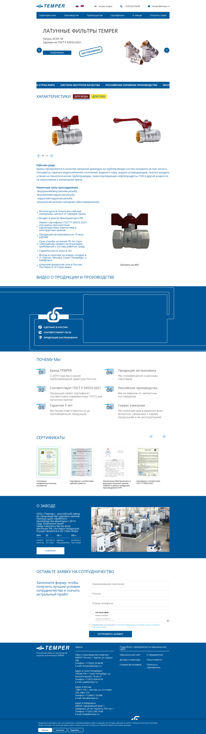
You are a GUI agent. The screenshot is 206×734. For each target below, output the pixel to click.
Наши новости (154, 659)
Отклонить (60, 730)
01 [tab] (43, 155)
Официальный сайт (130, 654)
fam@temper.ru (90, 698)
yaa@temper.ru (90, 682)
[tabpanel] (66, 127)
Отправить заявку (110, 634)
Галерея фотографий (130, 664)
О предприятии (155, 654)
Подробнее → (75, 730)
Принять (45, 730)
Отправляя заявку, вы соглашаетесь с (126, 626)
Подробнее (50, 551)
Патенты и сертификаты (153, 666)
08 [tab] (47, 155)
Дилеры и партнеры (130, 659)
